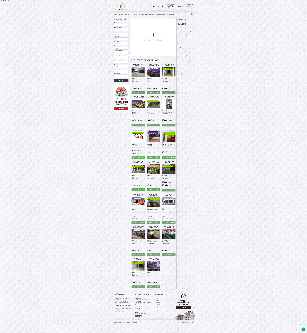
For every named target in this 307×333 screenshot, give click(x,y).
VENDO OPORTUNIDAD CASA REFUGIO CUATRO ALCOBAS (153, 130)
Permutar (134, 14)
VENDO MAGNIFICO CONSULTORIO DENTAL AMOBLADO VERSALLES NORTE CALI (153, 259)
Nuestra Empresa (160, 14)
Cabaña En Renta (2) (183, 75)
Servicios (141, 14)
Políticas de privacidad (160, 313)
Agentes (151, 14)
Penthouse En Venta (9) (184, 65)
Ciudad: (116, 32)
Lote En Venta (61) (183, 59)
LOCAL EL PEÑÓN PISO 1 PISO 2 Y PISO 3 (168, 162)
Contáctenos (170, 14)
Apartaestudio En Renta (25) (185, 69)
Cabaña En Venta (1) (183, 35)
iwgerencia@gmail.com (140, 313)
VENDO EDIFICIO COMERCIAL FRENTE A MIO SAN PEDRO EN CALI (169, 195)
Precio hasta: (117, 73)
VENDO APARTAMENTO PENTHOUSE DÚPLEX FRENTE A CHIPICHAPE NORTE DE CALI (138, 227)
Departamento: (117, 27)
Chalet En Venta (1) (183, 41)
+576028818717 (188, 5)
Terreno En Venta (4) (183, 67)
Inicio (115, 14)
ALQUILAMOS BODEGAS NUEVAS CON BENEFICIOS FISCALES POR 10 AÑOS (138, 65)
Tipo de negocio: (118, 55)
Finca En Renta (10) (183, 87)
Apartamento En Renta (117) (185, 71)
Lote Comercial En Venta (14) (185, 61)
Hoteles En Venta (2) (183, 55)
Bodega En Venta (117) (184, 33)
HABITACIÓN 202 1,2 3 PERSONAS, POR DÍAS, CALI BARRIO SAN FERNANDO (169, 227)
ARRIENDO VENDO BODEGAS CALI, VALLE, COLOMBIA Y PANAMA (138, 130)
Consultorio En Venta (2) (184, 45)
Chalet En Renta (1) (183, 81)
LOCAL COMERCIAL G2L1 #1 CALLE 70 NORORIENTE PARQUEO (168, 65)
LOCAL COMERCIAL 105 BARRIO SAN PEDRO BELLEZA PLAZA (138, 162)
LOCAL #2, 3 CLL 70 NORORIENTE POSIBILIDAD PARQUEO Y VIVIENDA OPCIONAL (138, 259)
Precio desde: (117, 69)
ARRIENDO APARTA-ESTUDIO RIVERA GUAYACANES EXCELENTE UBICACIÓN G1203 (153, 227)
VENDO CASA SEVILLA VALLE (138, 195)
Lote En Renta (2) (182, 95)
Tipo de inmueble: (118, 45)
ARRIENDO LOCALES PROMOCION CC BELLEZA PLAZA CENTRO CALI (153, 97)
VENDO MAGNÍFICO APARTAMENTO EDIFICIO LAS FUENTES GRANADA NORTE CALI (153, 65)
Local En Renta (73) (183, 93)
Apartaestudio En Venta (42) (185, 29)
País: (115, 22)
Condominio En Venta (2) (184, 43)
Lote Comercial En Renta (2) (184, 97)
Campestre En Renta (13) (184, 77)
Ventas (121, 14)
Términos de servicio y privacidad (186, 322)
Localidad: (116, 36)
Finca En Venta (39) (183, 51)
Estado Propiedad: (118, 50)
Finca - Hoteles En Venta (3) (184, 53)
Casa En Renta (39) (183, 79)
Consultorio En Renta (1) (184, 83)
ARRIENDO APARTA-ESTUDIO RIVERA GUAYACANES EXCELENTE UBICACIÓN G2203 (169, 130)
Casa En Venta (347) (183, 39)
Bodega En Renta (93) (183, 73)
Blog (146, 14)
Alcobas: (116, 59)
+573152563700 (185, 6)
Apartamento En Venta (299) (185, 31)
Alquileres (127, 14)
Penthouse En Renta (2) (184, 101)
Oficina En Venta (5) (183, 63)
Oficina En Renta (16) (183, 99)
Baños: (115, 64)
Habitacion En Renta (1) (184, 89)
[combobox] (121, 25)
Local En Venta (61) (183, 57)
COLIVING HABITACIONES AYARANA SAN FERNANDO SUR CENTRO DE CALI (153, 162)
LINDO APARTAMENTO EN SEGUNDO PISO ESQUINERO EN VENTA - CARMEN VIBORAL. (168, 97)
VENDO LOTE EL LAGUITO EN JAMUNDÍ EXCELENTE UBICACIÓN (138, 97)
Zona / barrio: (117, 41)
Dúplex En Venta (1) (183, 47)
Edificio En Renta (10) (183, 85)
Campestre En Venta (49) (184, 37)
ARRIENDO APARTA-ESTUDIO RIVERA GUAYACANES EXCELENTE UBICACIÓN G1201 (153, 195)
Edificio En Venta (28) (183, 49)
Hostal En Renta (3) (183, 91)
